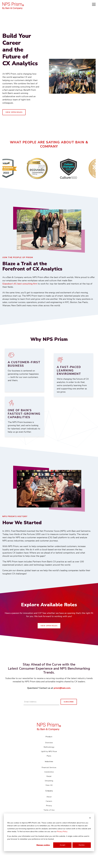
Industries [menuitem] (49, 761)
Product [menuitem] (49, 737)
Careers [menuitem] (49, 801)
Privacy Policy (62, 831)
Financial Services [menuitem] (49, 767)
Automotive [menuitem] (49, 772)
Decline (81, 845)
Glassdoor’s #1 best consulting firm (19, 283)
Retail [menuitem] (49, 776)
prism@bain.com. (62, 688)
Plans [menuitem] (49, 756)
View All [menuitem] (49, 785)
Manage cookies (43, 845)
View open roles (13, 112)
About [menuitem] (49, 797)
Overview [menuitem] (49, 743)
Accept (62, 845)
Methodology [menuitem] (49, 747)
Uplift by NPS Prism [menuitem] (49, 751)
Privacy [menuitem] (49, 805)
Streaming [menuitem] (49, 781)
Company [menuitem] (49, 791)
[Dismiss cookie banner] (90, 818)
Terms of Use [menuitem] (49, 810)
